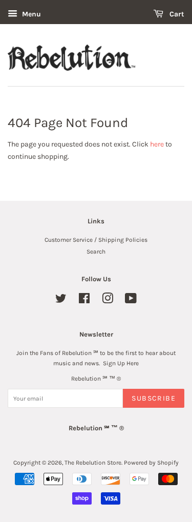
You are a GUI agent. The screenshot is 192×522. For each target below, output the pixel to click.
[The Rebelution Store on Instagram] (107, 300)
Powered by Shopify (151, 462)
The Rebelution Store (93, 462)
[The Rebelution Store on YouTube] (131, 300)
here (157, 144)
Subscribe (154, 398)
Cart (175, 14)
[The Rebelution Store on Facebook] (84, 300)
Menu (30, 14)
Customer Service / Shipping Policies (96, 239)
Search (96, 251)
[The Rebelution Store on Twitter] (61, 300)
